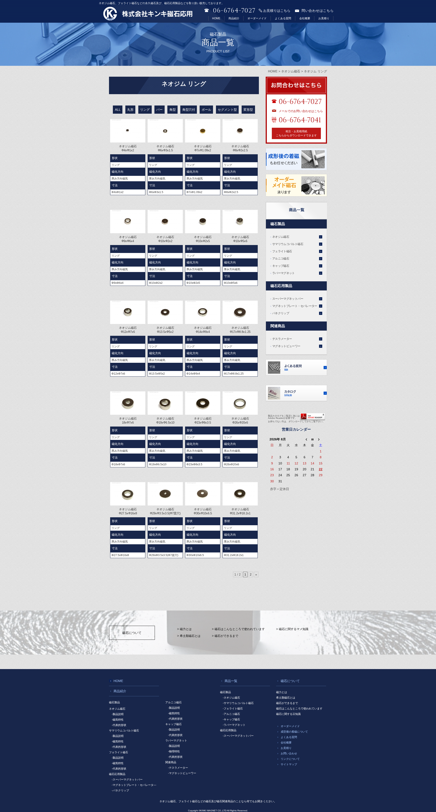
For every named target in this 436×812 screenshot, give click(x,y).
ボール (206, 109)
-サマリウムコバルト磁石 (238, 703)
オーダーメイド (257, 18)
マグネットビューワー (286, 346)
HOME (216, 18)
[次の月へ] (321, 439)
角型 (172, 109)
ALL (118, 109)
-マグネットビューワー (182, 773)
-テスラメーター (178, 767)
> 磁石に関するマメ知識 (292, 629)
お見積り (323, 18)
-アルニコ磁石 (231, 714)
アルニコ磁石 (280, 258)
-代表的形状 (119, 725)
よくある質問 (283, 18)
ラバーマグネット (283, 273)
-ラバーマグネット (234, 724)
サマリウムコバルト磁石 (287, 244)
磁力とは (281, 692)
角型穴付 (188, 109)
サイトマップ (289, 764)
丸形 (130, 109)
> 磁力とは (184, 629)
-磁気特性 (118, 719)
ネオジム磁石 (280, 236)
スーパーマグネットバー (287, 298)
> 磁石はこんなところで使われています (238, 629)
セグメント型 (227, 109)
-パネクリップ (120, 790)
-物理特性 (174, 751)
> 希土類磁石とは (189, 636)
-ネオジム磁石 (231, 697)
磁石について (131, 633)
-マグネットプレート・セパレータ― (134, 785)
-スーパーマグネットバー (127, 779)
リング (145, 109)
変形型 (248, 109)
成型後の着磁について (294, 731)
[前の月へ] (304, 439)
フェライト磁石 (282, 251)
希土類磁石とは (285, 697)
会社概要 (304, 18)
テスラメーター (282, 339)
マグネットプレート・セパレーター (294, 306)
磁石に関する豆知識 (288, 714)
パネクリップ (280, 313)
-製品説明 (118, 714)
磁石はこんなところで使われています (299, 708)
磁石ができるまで (287, 703)
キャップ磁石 (280, 265)
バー (159, 109)
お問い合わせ (289, 753)
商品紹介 (233, 18)
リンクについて (290, 758)
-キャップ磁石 (231, 719)
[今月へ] (313, 439)
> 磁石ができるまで (225, 636)
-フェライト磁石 (233, 708)
